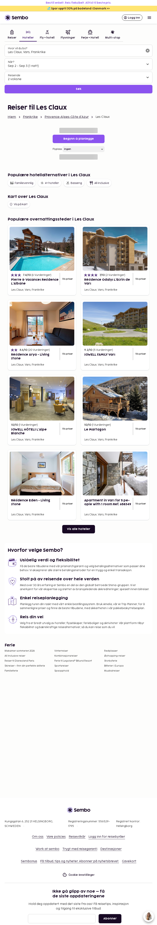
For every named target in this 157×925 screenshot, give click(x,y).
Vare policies (56, 837)
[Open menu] (149, 18)
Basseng (76, 183)
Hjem (12, 117)
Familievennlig (24, 183)
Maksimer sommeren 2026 (20, 650)
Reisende (14, 75)
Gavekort (129, 861)
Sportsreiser (61, 665)
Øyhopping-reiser (114, 655)
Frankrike (30, 117)
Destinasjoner (111, 849)
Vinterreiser (61, 650)
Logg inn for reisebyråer (106, 837)
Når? (11, 62)
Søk (78, 89)
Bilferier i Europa (113, 665)
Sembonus (29, 861)
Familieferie (11, 670)
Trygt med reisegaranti (79, 849)
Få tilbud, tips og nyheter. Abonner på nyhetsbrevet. (79, 861)
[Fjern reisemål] (147, 50)
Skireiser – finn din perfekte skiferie (25, 665)
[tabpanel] (78, 69)
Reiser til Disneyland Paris (19, 660)
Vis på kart (21, 204)
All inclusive (101, 183)
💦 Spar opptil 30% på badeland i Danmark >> (78, 8)
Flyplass (57, 149)
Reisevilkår (77, 837)
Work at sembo (47, 849)
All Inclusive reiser (15, 655)
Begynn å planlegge (78, 139)
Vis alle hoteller (78, 529)
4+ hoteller (52, 183)
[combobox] (75, 52)
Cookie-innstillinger (82, 874)
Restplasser (111, 650)
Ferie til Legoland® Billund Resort (73, 660)
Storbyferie (110, 660)
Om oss (37, 837)
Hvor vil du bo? (17, 48)
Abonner (110, 918)
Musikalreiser (112, 670)
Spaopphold (61, 670)
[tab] (12, 35)
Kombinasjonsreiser (66, 655)
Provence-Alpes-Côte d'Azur (67, 117)
